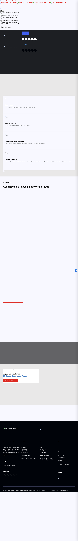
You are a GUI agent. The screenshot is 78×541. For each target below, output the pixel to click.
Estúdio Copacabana (63, 490)
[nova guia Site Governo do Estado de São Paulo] (8, 0)
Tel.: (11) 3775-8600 (44, 455)
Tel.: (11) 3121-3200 (25, 455)
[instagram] (23, 39)
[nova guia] (5, 9)
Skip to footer (3, 14)
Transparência (61, 457)
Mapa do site (61, 460)
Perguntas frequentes (63, 459)
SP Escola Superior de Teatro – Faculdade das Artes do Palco (19, 490)
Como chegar (24, 452)
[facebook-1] (26, 39)
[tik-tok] (35, 39)
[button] (10, 12)
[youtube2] (29, 39)
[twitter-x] (32, 39)
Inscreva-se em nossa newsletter (65, 446)
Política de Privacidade (63, 455)
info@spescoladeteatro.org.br (10, 465)
